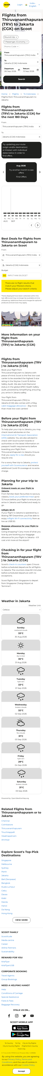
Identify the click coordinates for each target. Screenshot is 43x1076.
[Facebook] (9, 1016)
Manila (4, 902)
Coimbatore (7, 825)
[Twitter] (24, 1016)
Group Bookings (9, 979)
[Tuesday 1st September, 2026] (12, 213)
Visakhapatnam (8, 836)
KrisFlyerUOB (7, 965)
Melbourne (6, 864)
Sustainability (7, 951)
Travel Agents (7, 975)
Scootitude (6, 936)
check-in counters (17, 564)
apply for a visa (17, 455)
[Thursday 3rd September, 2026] (20, 213)
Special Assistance (10, 997)
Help (3, 989)
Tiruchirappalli (8, 832)
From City (21, 1049)
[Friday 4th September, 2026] (24, 213)
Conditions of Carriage (12, 993)
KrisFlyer (5, 962)
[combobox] (20, 126)
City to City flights (29, 1043)
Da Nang (5, 909)
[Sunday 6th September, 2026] (31, 213)
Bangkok (5, 883)
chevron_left (3, 172)
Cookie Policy (28, 1065)
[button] (16, 42)
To (5, 60)
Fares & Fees (7, 1001)
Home (4, 94)
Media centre (7, 940)
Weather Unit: (35, 605)
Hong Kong (6, 913)
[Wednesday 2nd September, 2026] (16, 213)
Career (4, 944)
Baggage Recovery (10, 1004)
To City (17, 1043)
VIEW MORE (21, 920)
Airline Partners (8, 948)
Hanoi (4, 906)
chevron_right (40, 172)
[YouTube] (32, 1016)
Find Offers (21, 177)
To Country (9, 1043)
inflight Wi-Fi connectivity (19, 518)
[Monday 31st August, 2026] (8, 213)
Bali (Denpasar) (8, 879)
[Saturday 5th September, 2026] (28, 213)
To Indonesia (30, 94)
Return (26, 68)
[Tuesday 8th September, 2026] (39, 213)
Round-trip (9, 37)
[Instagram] (17, 1016)
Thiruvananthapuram (11, 828)
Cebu (4, 891)
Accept (21, 1071)
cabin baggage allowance (13, 406)
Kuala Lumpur (8, 887)
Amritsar (5, 840)
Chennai (5, 821)
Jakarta (4, 875)
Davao (4, 894)
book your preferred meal (21, 497)
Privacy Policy (14, 1059)
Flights (15, 94)
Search (21, 79)
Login (20, 5)
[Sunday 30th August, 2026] (5, 213)
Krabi (3, 898)
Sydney (5, 868)
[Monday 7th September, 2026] (35, 213)
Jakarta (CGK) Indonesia (15, 63)
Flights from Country (30, 1046)
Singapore (6, 860)
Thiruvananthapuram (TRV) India (19, 55)
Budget (4, 270)
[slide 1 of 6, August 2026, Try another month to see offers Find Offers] (21, 172)
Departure (9, 68)
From (6, 52)
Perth (4, 872)
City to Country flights (11, 1046)
